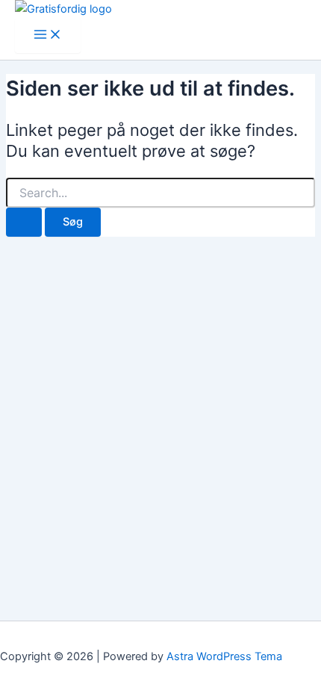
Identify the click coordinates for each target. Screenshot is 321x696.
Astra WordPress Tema (224, 656)
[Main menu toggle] (48, 35)
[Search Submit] (24, 222)
